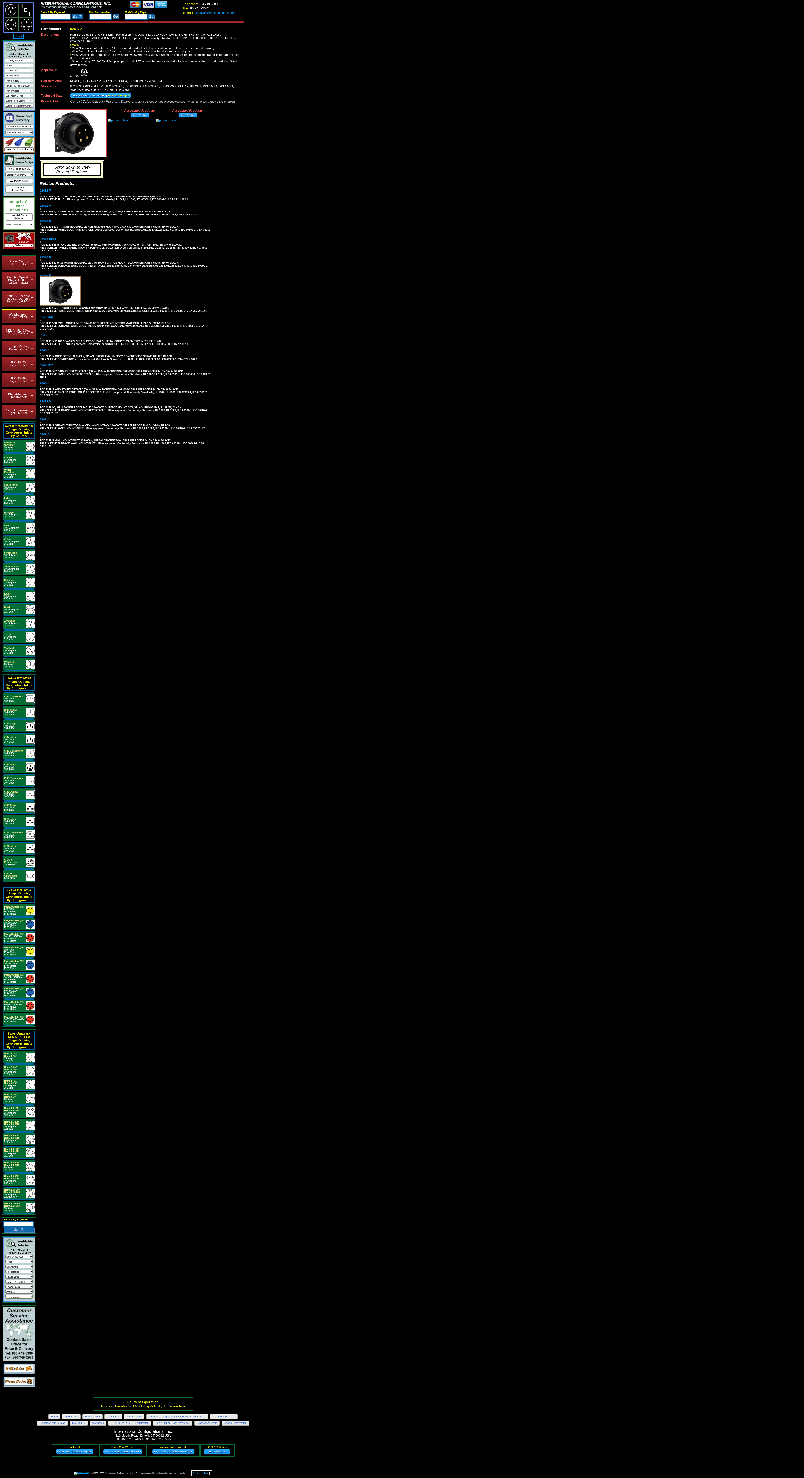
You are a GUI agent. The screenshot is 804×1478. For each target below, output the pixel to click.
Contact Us (113, 1416)
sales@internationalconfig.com (209, 12)
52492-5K (46, 317)
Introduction (71, 1416)
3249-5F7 (46, 365)
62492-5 (45, 274)
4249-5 (44, 383)
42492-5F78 (48, 238)
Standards (98, 1423)
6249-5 (44, 419)
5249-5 (44, 434)
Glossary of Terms (207, 1423)
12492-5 (45, 256)
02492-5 (45, 190)
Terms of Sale (134, 1416)
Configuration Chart (224, 1416)
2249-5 (44, 350)
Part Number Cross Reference (173, 1423)
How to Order (92, 1416)
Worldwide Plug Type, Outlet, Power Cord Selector (177, 1416)
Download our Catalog (52, 1423)
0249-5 (44, 335)
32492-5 (45, 220)
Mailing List (78, 1423)
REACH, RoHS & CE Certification (130, 1423)
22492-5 (45, 205)
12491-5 (45, 401)
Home (18, 36)
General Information (235, 1423)
